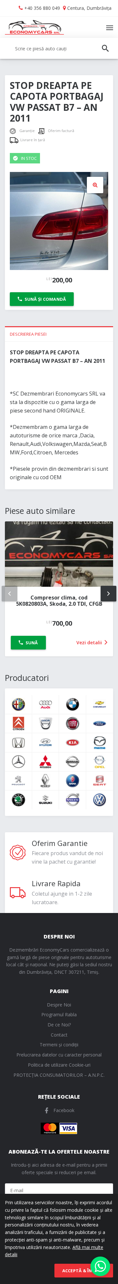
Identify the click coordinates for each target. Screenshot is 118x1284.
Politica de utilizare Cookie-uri (59, 1065)
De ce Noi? (59, 1025)
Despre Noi (59, 1005)
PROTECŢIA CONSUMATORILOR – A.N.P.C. (59, 1075)
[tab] (59, 333)
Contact (59, 1035)
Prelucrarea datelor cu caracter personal (59, 1055)
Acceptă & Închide (83, 1271)
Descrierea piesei (28, 334)
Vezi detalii (89, 642)
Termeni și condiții (59, 1044)
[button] (95, 185)
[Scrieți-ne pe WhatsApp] (100, 1266)
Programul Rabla (59, 1014)
